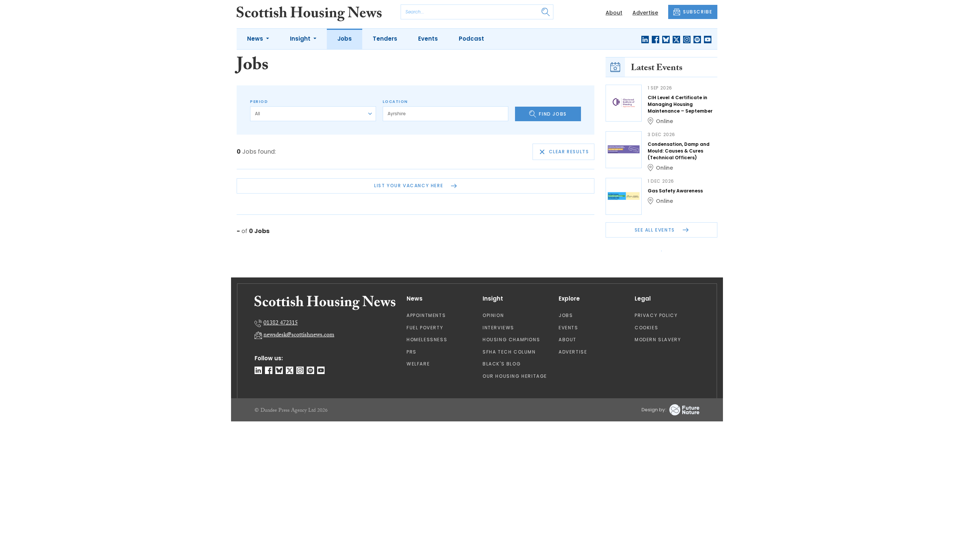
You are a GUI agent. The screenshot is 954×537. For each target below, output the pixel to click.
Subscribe (538, 126)
